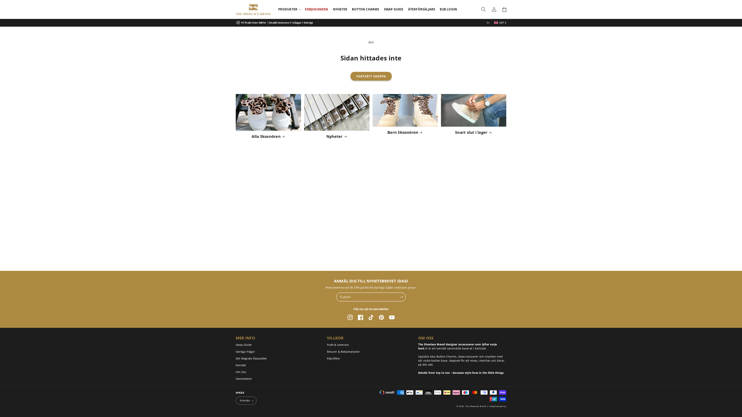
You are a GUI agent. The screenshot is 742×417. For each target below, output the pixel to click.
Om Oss (241, 372)
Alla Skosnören (266, 136)
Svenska (245, 400)
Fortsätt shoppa (371, 76)
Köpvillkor (333, 358)
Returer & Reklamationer (343, 351)
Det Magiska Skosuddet (251, 358)
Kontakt (241, 365)
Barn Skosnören (402, 132)
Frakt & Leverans (338, 345)
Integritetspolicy (497, 406)
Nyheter (334, 136)
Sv (488, 22)
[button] (289, 9)
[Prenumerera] (401, 297)
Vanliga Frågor (245, 351)
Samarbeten (244, 379)
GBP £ (502, 22)
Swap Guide (244, 345)
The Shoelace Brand (475, 406)
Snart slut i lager (471, 132)
